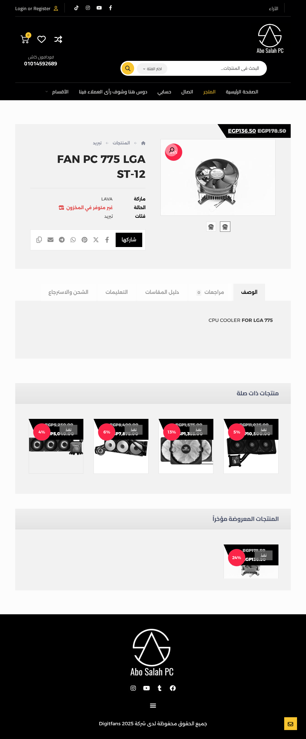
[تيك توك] (76, 8)
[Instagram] (133, 688)
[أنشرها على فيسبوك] (107, 240)
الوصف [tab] (249, 292)
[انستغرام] (88, 8)
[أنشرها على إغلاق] (96, 240)
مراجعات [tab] (211, 292)
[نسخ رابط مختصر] (39, 240)
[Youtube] (146, 688)
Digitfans (110, 723)
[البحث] (131, 68)
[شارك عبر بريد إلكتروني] (50, 240)
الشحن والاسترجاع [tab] (68, 292)
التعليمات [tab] (116, 292)
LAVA (107, 199)
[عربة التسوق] (24, 38)
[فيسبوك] (110, 8)
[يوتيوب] (99, 8)
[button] (171, 150)
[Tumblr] (160, 688)
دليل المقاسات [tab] (162, 292)
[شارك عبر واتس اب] (73, 240)
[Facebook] (173, 688)
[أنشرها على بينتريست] (84, 240)
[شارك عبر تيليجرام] (62, 240)
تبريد (108, 216)
